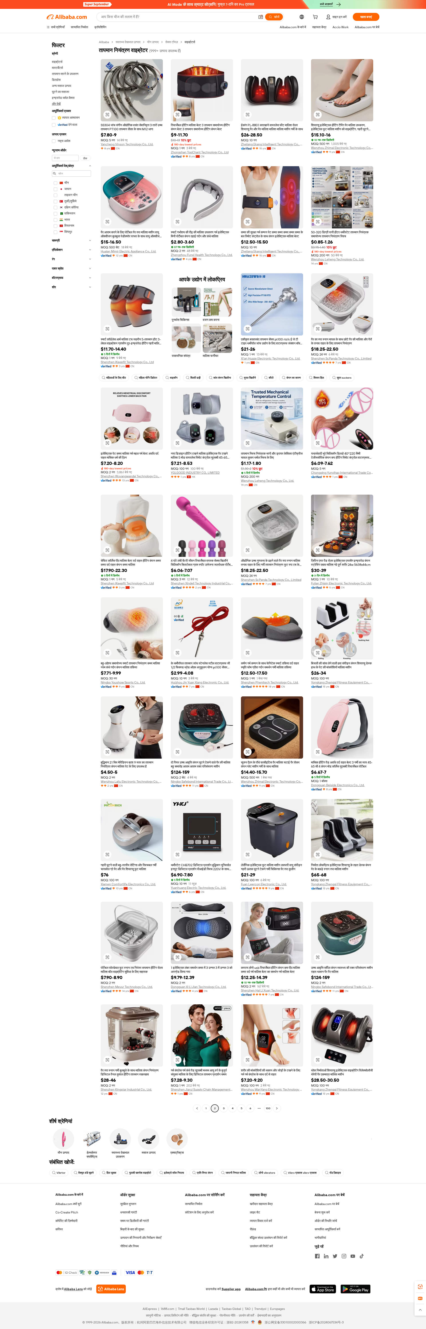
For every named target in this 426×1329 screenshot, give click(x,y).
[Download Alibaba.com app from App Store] (323, 1289)
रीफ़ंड (253, 1229)
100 (268, 1108)
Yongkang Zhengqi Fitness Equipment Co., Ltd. (342, 682)
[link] (420, 1287)
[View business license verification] (253, 1322)
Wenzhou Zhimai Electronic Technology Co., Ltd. (342, 148)
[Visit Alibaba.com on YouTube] (352, 1256)
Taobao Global (231, 1309)
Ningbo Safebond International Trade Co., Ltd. (202, 781)
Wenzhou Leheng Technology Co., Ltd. (337, 259)
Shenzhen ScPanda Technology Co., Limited (341, 358)
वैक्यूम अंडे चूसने (86, 1172)
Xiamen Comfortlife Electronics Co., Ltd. (128, 884)
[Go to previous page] (197, 1108)
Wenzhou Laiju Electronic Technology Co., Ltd (132, 781)
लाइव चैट (255, 1212)
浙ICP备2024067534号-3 (326, 1322)
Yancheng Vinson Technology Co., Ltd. (127, 144)
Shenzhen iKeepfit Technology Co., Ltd (127, 362)
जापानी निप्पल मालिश (236, 1172)
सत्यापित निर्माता (193, 1204)
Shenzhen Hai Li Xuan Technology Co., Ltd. (270, 990)
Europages (277, 1309)
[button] (260, 17)
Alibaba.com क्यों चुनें (68, 1204)
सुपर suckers (344, 377)
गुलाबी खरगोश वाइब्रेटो (140, 1172)
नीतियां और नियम (129, 1246)
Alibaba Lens (73, 1289)
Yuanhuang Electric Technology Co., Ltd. (198, 887)
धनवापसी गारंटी (128, 1212)
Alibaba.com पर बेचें (327, 1204)
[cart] (316, 17)
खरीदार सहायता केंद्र (261, 1204)
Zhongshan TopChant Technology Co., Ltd (200, 152)
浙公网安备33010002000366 (285, 1322)
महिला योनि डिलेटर (148, 377)
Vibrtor (61, 1172)
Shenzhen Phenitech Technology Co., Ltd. (269, 682)
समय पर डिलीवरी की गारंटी (134, 1221)
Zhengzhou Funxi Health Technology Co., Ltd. (202, 255)
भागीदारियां (320, 1237)
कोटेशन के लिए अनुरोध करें (199, 1212)
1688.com (167, 1309)
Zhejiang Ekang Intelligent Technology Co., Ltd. (272, 144)
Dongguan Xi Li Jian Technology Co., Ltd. (198, 987)
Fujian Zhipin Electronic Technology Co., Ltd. (341, 583)
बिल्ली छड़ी (195, 377)
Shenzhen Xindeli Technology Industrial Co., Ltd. (202, 583)
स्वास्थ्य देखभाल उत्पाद (128, 42)
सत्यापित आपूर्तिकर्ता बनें (327, 1229)
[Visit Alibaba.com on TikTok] (361, 1256)
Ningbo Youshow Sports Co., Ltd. (123, 682)
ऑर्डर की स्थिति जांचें (326, 1221)
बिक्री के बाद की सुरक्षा (132, 1229)
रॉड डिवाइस (335, 1172)
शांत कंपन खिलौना (222, 377)
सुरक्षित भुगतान (128, 1204)
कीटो (271, 377)
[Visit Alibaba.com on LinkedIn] (326, 1256)
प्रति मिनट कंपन (205, 1172)
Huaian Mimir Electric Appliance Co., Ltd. (128, 251)
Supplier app (231, 1289)
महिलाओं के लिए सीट (116, 377)
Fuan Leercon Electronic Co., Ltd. (264, 884)
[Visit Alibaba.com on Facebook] (317, 1256)
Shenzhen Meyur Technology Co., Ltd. (127, 987)
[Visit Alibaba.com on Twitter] (335, 1256)
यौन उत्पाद (153, 42)
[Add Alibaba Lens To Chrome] (111, 1289)
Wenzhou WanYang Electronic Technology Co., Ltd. (272, 1089)
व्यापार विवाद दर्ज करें (261, 1221)
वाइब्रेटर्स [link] (190, 42)
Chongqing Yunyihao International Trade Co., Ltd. (342, 472)
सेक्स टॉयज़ (171, 42)
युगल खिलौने (250, 377)
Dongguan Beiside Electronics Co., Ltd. (338, 785)
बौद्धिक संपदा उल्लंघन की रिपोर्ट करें (268, 1237)
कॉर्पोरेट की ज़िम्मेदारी (66, 1221)
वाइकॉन (174, 377)
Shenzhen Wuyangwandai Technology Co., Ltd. (132, 476)
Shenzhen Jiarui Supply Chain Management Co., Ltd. (202, 1089)
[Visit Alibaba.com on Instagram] (344, 1256)
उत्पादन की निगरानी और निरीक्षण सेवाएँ (140, 1237)
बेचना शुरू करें (322, 1212)
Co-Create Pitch (66, 1212)
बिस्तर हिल (319, 377)
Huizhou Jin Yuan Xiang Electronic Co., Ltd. (200, 682)
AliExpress (150, 1309)
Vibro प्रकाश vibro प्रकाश (302, 1172)
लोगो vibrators (267, 1172)
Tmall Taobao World (191, 1309)
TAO (247, 1309)
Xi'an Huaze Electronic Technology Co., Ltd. (270, 358)
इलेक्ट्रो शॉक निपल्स (174, 1172)
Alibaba (104, 42)
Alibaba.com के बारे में (69, 1194)
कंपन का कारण (293, 377)
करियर (59, 1229)
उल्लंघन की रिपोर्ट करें (261, 1246)
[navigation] (71, 575)
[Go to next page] (277, 1108)
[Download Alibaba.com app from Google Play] (356, 1289)
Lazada (213, 1309)
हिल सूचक (111, 1172)
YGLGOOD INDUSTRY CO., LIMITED (195, 472)
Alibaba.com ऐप (256, 1289)
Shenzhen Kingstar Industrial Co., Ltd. (126, 1089)
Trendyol (260, 1309)
